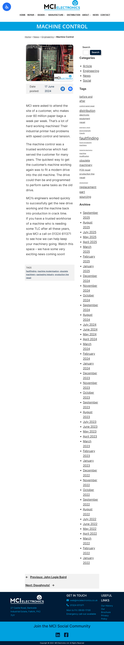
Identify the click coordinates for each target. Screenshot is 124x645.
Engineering (48, 37)
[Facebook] (66, 635)
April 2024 (90, 339)
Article (87, 66)
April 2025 (90, 242)
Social (87, 80)
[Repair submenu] (35, 14)
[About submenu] (90, 14)
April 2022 (90, 533)
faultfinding (31, 271)
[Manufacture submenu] (64, 14)
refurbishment (83, 183)
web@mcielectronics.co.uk (84, 600)
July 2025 (89, 232)
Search (86, 47)
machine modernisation (48, 271)
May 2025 (89, 237)
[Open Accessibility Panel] (7, 7)
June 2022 (90, 524)
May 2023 (90, 431)
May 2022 (89, 528)
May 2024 (90, 334)
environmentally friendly (85, 132)
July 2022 (89, 519)
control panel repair (87, 106)
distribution (87, 110)
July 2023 (89, 421)
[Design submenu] (45, 14)
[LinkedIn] (58, 635)
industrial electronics (85, 150)
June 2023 (90, 426)
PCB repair (85, 170)
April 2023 (90, 436)
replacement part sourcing (87, 191)
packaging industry (45, 274)
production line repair (86, 176)
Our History (107, 605)
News (36, 37)
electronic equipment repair (84, 119)
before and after (86, 98)
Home (28, 37)
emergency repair (84, 127)
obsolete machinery (85, 162)
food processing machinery (85, 144)
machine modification (84, 154)
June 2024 (90, 329)
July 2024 (89, 324)
